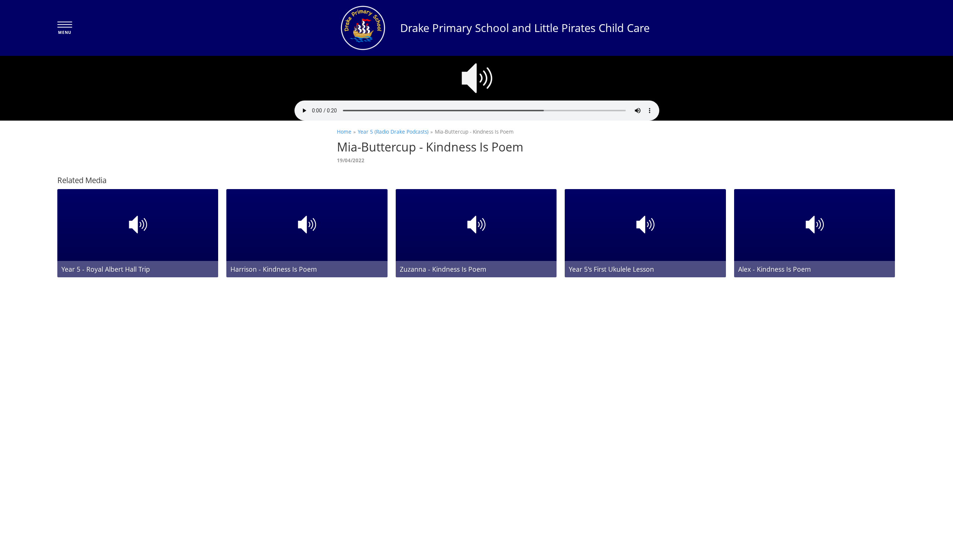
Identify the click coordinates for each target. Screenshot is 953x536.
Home (344, 131)
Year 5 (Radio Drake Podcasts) (393, 131)
